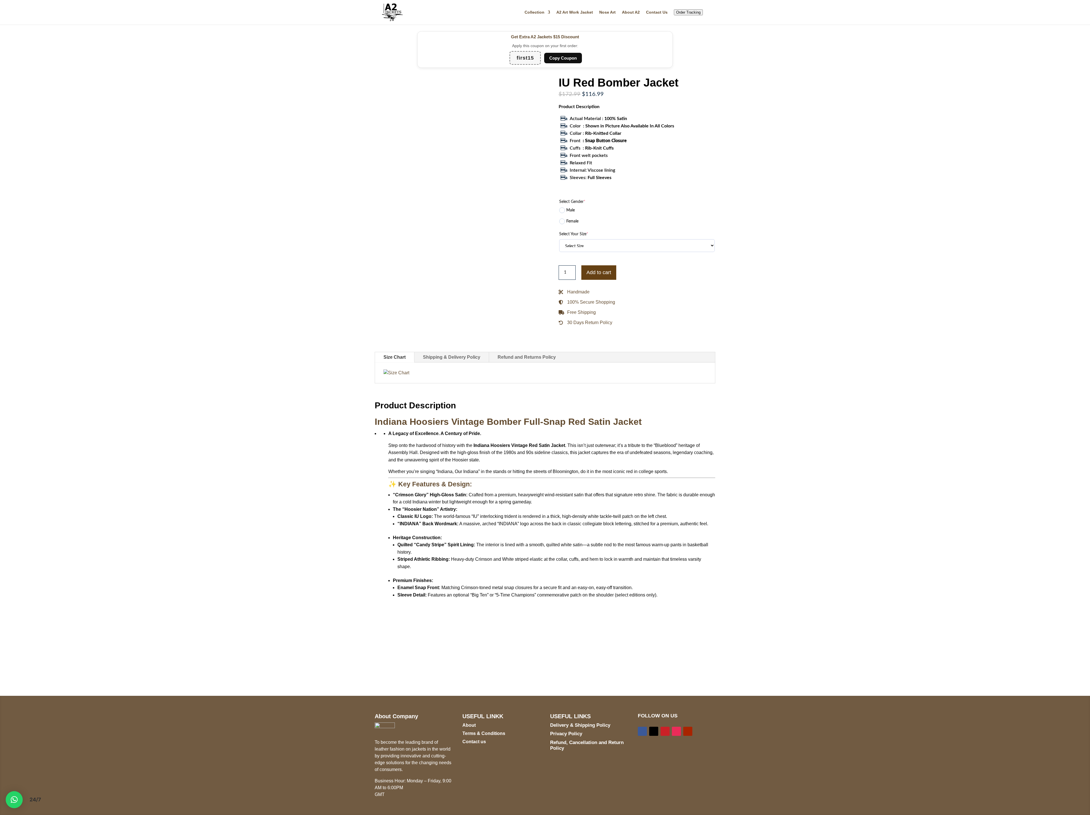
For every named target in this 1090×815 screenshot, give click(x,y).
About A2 (631, 12)
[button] (14, 799)
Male (570, 210)
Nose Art (607, 12)
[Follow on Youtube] (687, 731)
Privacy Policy (566, 733)
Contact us (474, 741)
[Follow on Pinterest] (665, 731)
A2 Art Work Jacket (574, 12)
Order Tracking (688, 12)
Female (572, 221)
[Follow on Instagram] (676, 731)
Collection (534, 12)
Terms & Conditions (483, 733)
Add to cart (598, 272)
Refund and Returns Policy (527, 357)
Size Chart (394, 357)
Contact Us (657, 12)
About (469, 725)
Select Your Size (573, 234)
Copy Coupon (563, 58)
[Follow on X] (653, 731)
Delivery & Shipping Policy (580, 725)
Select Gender (572, 202)
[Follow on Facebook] (642, 731)
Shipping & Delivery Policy (451, 357)
